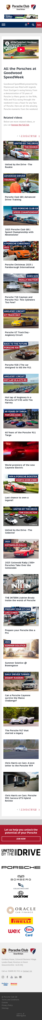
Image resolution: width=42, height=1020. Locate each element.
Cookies (5, 1002)
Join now (21, 838)
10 (35, 136)
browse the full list (20, 124)
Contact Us (27, 971)
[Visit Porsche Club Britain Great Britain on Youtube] (11, 977)
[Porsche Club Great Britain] (21, 7)
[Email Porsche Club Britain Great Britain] (20, 977)
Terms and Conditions (10, 999)
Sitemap (5, 1008)
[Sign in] (20, 24)
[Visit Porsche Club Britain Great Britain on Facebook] (7, 977)
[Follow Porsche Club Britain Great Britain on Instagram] (3, 977)
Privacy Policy (7, 1005)
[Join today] (39, 25)
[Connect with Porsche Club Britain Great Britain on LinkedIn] (16, 977)
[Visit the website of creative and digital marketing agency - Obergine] (21, 1015)
